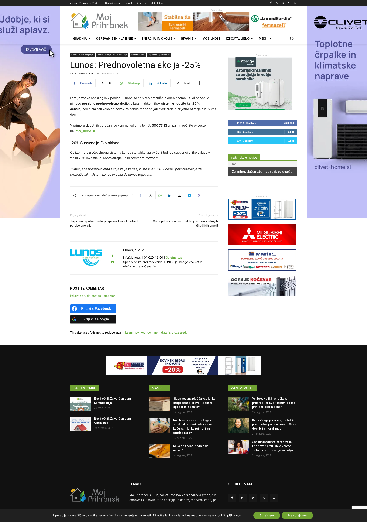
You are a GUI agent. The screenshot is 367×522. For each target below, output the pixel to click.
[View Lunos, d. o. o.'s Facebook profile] (112, 255)
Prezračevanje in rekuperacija (112, 54)
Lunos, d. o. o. (85, 73)
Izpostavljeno (137, 54)
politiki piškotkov (229, 515)
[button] (292, 38)
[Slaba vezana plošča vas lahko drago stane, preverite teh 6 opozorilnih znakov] (159, 404)
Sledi (291, 131)
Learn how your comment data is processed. (156, 332)
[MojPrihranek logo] (104, 20)
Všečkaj (289, 122)
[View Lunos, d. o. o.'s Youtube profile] (112, 262)
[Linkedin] (169, 195)
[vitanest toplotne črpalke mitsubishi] (262, 247)
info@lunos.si (85, 131)
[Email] (179, 195)
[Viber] (199, 195)
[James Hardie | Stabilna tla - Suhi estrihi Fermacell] (217, 21)
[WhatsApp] (159, 195)
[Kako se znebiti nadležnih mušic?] (159, 451)
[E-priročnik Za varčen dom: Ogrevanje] (80, 424)
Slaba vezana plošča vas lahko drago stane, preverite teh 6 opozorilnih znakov (194, 403)
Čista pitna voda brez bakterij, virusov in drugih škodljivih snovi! (185, 223)
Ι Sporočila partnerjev (159, 54)
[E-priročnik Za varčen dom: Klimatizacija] (80, 404)
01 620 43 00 (153, 257)
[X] (288, 3)
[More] (199, 83)
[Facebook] (270, 3)
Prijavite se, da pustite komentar (92, 295)
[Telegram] (189, 195)
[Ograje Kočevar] (262, 298)
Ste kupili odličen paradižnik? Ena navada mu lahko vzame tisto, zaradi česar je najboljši (272, 446)
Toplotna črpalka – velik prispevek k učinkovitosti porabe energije (104, 223)
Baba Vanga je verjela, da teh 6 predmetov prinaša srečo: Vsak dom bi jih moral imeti (274, 424)
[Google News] (294, 3)
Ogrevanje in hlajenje (82, 54)
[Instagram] (276, 3)
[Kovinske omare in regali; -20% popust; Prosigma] (262, 222)
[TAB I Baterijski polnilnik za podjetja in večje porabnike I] (260, 109)
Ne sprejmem (297, 515)
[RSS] (282, 3)
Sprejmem (267, 515)
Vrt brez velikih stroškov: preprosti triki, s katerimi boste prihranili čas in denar (273, 403)
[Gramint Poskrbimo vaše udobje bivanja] (262, 273)
